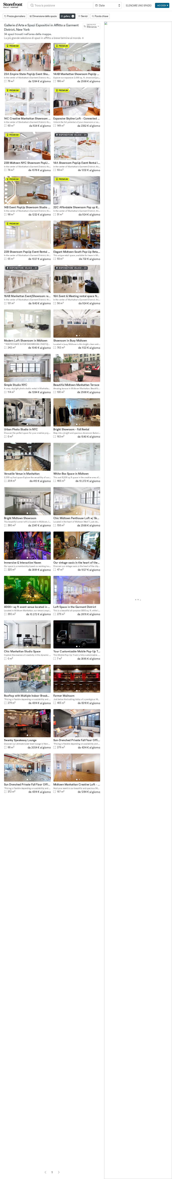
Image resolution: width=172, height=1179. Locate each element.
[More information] (83, 38)
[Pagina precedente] (45, 1172)
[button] (27, 69)
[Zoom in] (108, 1165)
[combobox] (60, 5)
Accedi (161, 5)
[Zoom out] (108, 1170)
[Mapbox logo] (112, 1176)
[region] (138, 600)
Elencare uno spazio (139, 5)
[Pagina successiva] (58, 1172)
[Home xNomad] (13, 5)
